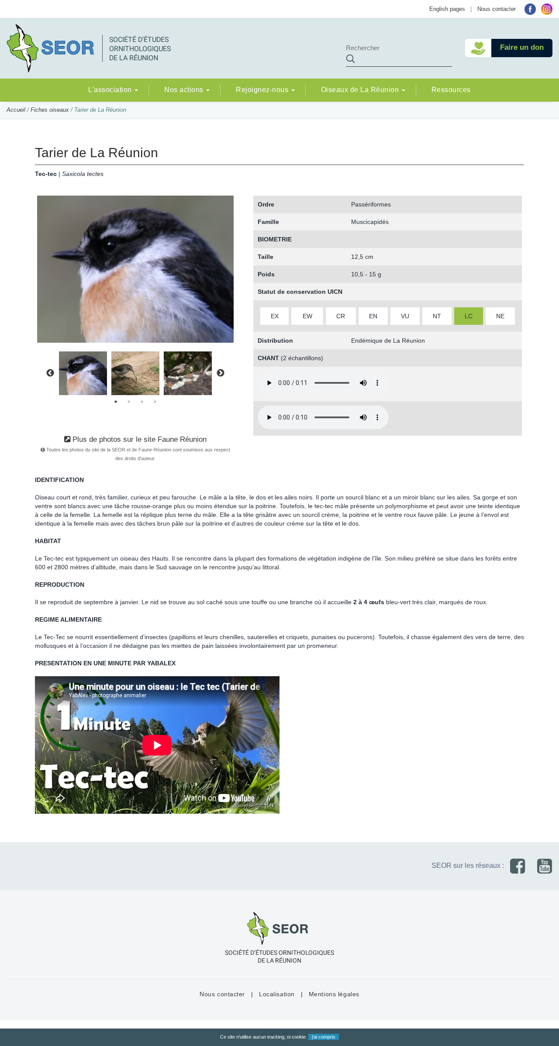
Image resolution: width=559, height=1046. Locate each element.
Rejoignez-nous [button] (263, 89)
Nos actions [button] (184, 89)
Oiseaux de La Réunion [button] (361, 89)
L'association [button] (111, 89)
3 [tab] (142, 401)
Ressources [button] (451, 89)
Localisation (277, 994)
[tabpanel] (83, 373)
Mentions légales (334, 994)
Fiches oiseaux (50, 110)
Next (220, 373)
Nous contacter (496, 9)
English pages (447, 9)
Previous (50, 373)
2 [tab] (128, 401)
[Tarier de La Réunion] (135, 268)
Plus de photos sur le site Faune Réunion (138, 439)
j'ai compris (323, 1036)
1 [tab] (115, 401)
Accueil (16, 110)
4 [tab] (155, 401)
